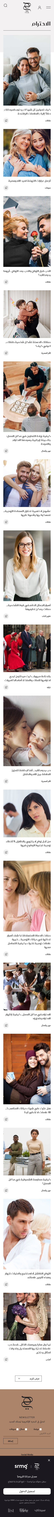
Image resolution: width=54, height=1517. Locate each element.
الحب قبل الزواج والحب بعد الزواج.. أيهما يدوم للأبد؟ (27, 273)
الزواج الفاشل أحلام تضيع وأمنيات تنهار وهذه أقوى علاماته (28, 1275)
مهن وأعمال (46, 451)
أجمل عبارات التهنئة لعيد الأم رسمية (29, 180)
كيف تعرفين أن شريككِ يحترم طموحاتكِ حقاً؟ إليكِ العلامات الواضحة (27, 111)
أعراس (48, 1359)
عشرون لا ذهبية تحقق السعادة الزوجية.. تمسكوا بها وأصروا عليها (27, 513)
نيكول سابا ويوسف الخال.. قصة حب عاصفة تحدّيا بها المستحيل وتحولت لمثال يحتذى (29, 1348)
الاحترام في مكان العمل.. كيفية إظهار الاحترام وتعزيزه (28, 1016)
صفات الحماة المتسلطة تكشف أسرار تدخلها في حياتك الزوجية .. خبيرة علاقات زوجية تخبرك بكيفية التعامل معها (29, 941)
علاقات (48, 120)
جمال (22, 1429)
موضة (37, 1429)
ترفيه (49, 687)
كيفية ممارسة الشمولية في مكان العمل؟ (30, 1181)
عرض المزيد (34, 1378)
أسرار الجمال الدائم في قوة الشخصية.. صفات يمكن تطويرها (28, 607)
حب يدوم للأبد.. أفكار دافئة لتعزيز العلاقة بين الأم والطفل (31, 772)
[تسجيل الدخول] (39, 7)
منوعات (48, 188)
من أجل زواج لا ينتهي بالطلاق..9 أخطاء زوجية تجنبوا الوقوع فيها (28, 843)
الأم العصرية (46, 353)
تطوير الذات (46, 616)
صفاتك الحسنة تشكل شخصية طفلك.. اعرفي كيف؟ (28, 344)
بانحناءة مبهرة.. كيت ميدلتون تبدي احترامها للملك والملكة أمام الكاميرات (28, 678)
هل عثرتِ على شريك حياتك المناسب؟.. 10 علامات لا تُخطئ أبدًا (28, 1110)
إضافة (10, 1441)
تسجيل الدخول (27, 1491)
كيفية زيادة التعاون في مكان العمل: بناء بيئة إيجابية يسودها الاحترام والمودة (29, 440)
